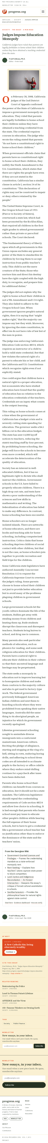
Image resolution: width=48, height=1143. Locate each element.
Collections (29, 1110)
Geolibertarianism (15, 892)
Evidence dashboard (22, 902)
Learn (27, 1107)
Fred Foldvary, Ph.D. (17, 59)
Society (17, 20)
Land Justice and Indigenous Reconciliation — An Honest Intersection (20, 880)
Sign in (17, 5)
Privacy (5, 1140)
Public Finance (19, 1023)
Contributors (6, 1131)
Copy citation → (17, 973)
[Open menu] (43, 11)
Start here (9, 902)
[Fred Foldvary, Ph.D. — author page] (4, 60)
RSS (5, 1119)
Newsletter (7, 5)
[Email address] (24, 1078)
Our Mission (6, 1127)
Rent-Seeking (13, 867)
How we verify (36, 902)
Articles (6, 20)
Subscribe (39, 1046)
